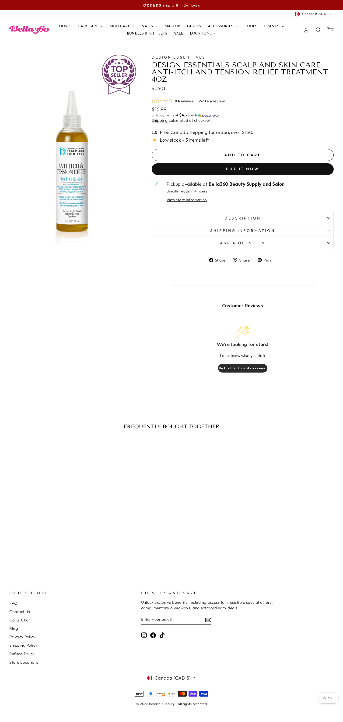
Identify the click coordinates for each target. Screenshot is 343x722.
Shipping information (242, 230)
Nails (148, 26)
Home (65, 26)
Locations (201, 33)
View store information (187, 199)
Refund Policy (22, 653)
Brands (272, 26)
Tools (251, 26)
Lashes (194, 26)
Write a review (211, 101)
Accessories (221, 26)
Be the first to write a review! (242, 368)
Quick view (48, 512)
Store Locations (23, 662)
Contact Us (19, 611)
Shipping (160, 120)
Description (242, 218)
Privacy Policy (22, 636)
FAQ (13, 603)
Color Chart (20, 619)
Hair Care (88, 26)
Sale (178, 33)
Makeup (172, 26)
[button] (243, 115)
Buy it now (242, 169)
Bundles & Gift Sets (147, 33)
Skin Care (120, 26)
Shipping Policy (23, 645)
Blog (13, 628)
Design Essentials (179, 57)
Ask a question (242, 243)
